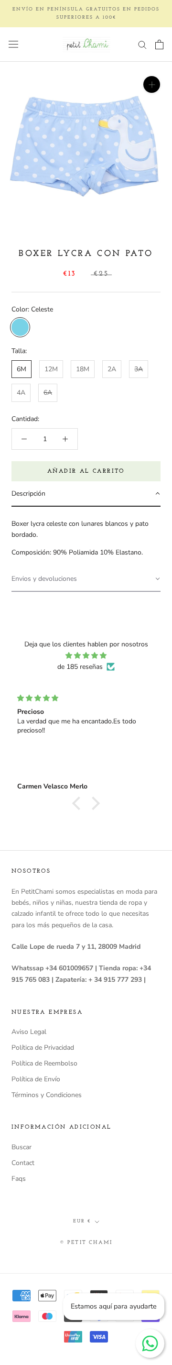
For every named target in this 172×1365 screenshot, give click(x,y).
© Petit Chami (86, 1242)
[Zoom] (151, 84)
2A (112, 369)
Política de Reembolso (44, 1063)
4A (21, 392)
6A (47, 392)
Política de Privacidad (42, 1047)
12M (51, 369)
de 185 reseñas (80, 666)
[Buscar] (142, 44)
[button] (86, 494)
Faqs (18, 1178)
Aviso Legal (28, 1031)
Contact (22, 1162)
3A (138, 369)
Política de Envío (35, 1079)
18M (82, 369)
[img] (86, 655)
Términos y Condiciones (46, 1094)
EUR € (82, 1221)
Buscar (21, 1147)
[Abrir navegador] (13, 44)
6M (21, 369)
